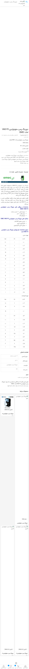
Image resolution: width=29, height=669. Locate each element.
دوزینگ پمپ (20, 155)
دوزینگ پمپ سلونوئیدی (11, 155)
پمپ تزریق (16, 161)
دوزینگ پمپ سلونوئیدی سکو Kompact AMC (18, 523)
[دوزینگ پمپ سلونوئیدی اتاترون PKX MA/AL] (7, 527)
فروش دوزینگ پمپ (6, 159)
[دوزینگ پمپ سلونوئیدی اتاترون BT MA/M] (21, 527)
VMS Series (21, 157)
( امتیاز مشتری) (24, 135)
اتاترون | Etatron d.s (8, 409)
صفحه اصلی (25, 668)
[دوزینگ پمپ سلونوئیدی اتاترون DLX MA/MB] (7, 396)
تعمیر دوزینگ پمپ (8, 157)
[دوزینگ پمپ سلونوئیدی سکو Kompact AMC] (21, 396)
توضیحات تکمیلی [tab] (19, 172)
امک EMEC (15, 157)
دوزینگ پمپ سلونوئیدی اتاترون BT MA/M (19, 653)
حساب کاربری (3, 668)
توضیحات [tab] (26, 172)
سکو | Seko (24, 519)
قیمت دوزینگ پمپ (24, 161)
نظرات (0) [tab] (12, 172)
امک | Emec (23, 163)
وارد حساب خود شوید (12, 386)
